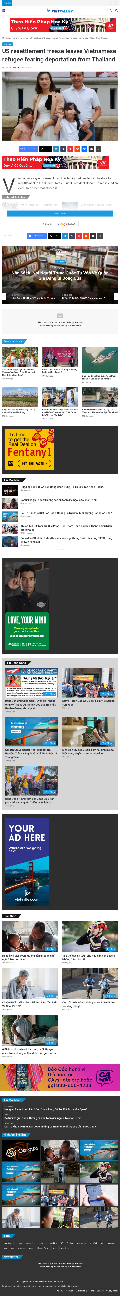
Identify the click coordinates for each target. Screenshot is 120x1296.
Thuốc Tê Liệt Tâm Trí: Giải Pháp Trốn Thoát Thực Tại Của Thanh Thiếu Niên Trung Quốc (39, 210)
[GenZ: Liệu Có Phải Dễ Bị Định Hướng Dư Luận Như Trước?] (60, 357)
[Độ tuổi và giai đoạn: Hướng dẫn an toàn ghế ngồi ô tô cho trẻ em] (10, 503)
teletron (21, 1248)
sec (5, 1248)
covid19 (53, 1243)
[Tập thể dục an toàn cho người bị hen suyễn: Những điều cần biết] (99, 1172)
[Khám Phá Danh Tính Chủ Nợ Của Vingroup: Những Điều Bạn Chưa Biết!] (100, 397)
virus (55, 1248)
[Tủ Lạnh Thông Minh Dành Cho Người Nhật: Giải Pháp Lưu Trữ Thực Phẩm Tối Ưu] (60, 1172)
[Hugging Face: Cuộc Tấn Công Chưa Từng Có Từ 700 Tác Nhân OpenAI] (10, 490)
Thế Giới (15, 38)
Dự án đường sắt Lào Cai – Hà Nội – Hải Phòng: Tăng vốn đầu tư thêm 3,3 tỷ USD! (98, 210)
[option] (60, 275)
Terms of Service (95, 1291)
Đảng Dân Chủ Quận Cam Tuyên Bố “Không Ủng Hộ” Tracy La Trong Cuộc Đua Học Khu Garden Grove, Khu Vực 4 (30, 704)
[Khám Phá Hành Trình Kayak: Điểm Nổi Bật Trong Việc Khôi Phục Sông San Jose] (21, 1195)
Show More (59, 213)
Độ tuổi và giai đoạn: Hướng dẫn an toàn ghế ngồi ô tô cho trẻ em (58, 499)
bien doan (8, 1243)
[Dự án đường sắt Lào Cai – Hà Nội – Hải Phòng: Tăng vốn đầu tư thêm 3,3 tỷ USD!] (70, 207)
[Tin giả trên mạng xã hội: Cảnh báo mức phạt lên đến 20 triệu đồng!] (99, 1195)
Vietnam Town (43, 1248)
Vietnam (24, 38)
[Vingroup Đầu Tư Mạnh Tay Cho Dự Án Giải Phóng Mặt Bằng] (20, 397)
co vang (43, 1243)
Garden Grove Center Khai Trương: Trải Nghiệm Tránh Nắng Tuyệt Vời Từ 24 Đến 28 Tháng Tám (31, 753)
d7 (62, 1243)
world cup (65, 1248)
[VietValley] (60, 10)
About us (69, 1291)
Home (7, 38)
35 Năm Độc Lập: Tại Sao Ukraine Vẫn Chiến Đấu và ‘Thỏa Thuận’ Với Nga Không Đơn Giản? (18, 372)
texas (31, 1248)
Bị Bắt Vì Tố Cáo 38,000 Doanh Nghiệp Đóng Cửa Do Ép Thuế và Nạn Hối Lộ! (60, 275)
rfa (102, 1243)
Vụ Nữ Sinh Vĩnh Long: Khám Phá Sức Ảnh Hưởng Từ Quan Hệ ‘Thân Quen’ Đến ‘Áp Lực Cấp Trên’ (60, 412)
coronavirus (30, 1243)
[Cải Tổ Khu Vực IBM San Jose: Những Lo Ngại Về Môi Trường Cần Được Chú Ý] (10, 516)
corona (19, 1243)
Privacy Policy (111, 1291)
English (70, 1243)
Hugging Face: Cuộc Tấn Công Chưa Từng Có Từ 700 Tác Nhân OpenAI (62, 486)
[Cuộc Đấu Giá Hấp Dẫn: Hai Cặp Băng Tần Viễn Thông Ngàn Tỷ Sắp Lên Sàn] (60, 1217)
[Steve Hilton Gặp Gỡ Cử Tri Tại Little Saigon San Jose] (60, 1195)
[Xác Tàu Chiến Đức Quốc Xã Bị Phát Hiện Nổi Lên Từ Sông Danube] (100, 360)
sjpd (12, 1248)
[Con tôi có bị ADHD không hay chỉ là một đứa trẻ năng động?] (99, 1217)
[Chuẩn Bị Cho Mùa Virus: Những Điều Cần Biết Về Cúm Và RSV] (21, 1217)
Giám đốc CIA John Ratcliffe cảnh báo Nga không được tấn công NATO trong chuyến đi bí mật (56, 3)
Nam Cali (93, 1243)
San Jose (111, 1243)
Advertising (81, 1291)
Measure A (81, 1243)
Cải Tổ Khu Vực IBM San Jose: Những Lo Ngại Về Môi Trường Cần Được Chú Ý (66, 513)
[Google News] (67, 224)
